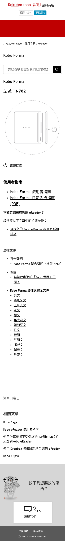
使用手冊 (30, 43)
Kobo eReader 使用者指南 (21, 429)
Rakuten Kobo (14, 43)
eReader (43, 43)
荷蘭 (17, 335)
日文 (17, 330)
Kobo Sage (10, 422)
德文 (17, 315)
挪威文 (18, 345)
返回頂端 (9, 398)
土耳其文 (20, 305)
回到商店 (47, 5)
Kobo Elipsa (11, 456)
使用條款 (23, 531)
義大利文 (20, 320)
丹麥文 (18, 355)
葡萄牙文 (20, 325)
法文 (17, 310)
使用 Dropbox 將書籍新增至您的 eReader (31, 449)
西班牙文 (20, 300)
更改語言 (40, 12)
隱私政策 (38, 531)
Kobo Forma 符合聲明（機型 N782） (38, 264)
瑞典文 (18, 350)
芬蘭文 (18, 340)
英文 (17, 295)
